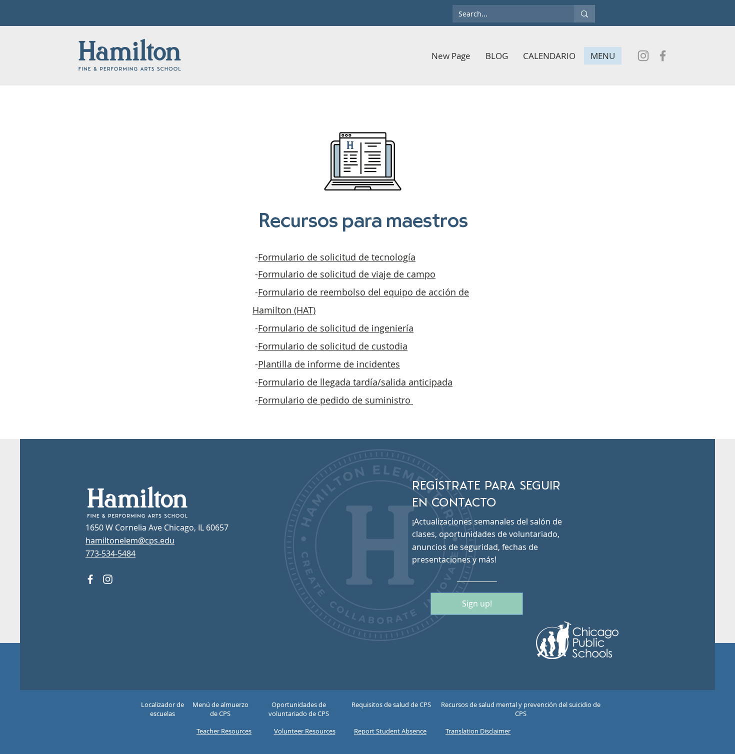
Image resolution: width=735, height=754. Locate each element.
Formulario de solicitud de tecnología (337, 257)
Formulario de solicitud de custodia (333, 346)
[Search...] (584, 13)
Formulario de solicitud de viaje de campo (347, 274)
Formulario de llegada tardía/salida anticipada (355, 382)
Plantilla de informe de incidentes (329, 364)
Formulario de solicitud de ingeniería (336, 328)
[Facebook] (663, 55)
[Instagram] (643, 55)
